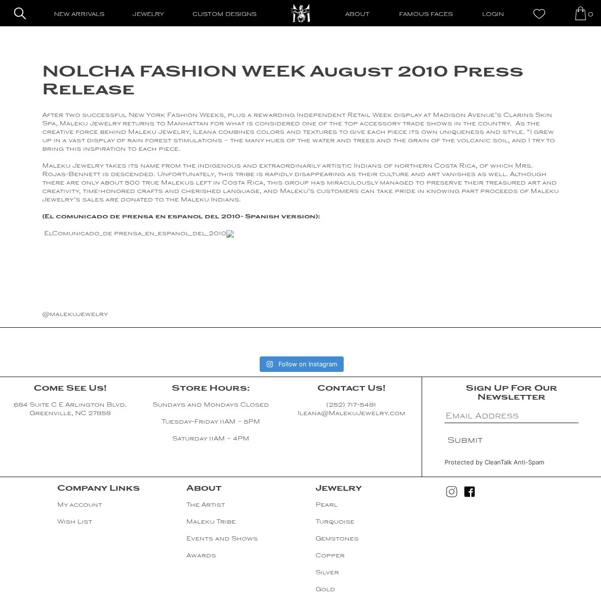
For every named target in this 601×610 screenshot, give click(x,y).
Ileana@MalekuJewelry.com (351, 414)
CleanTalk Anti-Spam (514, 462)
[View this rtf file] (230, 234)
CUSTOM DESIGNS (224, 14)
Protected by (494, 462)
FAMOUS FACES (426, 14)
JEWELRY (148, 14)
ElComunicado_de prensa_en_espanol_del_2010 (135, 234)
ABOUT (357, 14)
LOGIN (493, 14)
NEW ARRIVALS (79, 14)
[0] (580, 13)
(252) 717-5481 (351, 405)
